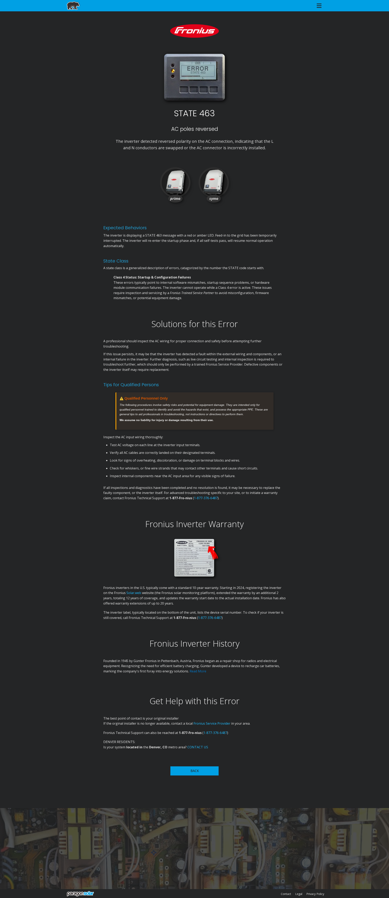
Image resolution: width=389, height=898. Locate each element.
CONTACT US (197, 747)
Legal (298, 894)
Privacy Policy (315, 894)
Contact (286, 894)
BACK (194, 771)
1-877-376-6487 (206, 498)
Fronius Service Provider (211, 723)
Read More (198, 671)
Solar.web (134, 593)
